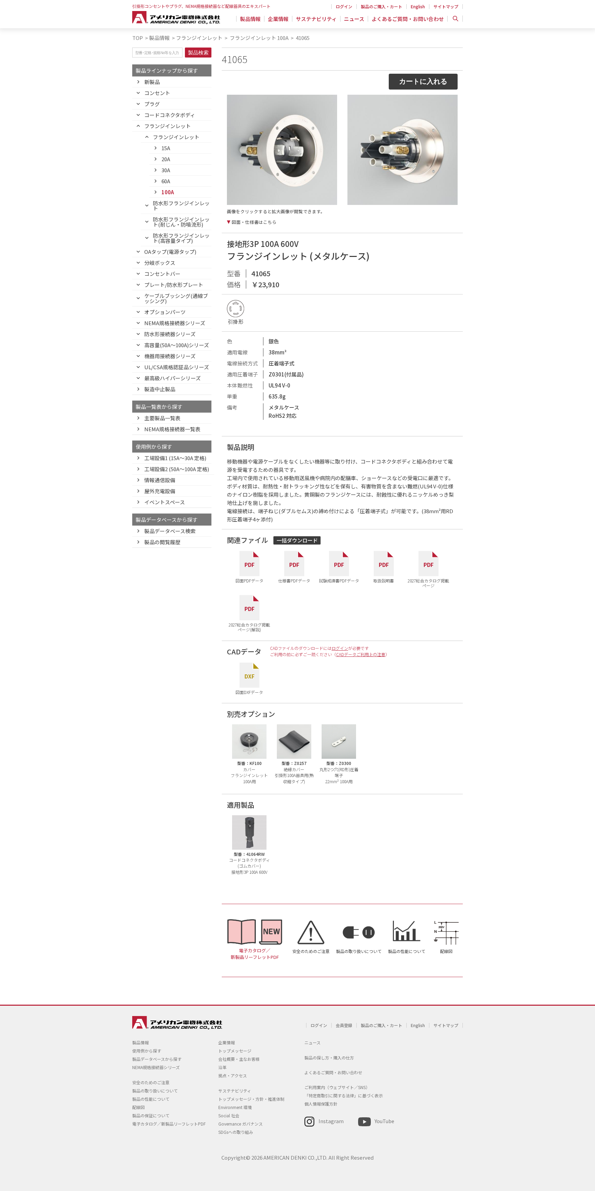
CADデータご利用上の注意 (360, 654)
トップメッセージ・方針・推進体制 (251, 1099)
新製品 (152, 81)
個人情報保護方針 (320, 1104)
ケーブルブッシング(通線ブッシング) (176, 298)
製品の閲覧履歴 (162, 542)
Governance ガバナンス (240, 1124)
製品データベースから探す (156, 1059)
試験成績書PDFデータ (339, 580)
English (418, 6)
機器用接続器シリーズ (170, 356)
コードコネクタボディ (169, 114)
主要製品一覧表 (162, 418)
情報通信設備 (159, 480)
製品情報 (250, 18)
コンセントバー (162, 273)
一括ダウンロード (297, 540)
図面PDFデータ (249, 580)
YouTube (384, 1121)
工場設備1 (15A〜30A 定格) (175, 458)
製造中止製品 (159, 389)
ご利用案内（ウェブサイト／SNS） (337, 1087)
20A (165, 159)
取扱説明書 (383, 580)
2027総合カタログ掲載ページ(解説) (249, 627)
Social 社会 (228, 1115)
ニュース (354, 18)
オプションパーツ (165, 311)
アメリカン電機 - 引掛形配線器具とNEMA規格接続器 (176, 17)
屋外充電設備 (159, 491)
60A (165, 181)
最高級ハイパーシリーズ (172, 378)
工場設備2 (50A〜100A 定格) (176, 469)
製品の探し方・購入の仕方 (329, 1057)
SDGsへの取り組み (235, 1132)
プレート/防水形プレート (173, 284)
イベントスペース (164, 502)
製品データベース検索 (170, 531)
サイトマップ (446, 6)
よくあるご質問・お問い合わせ (408, 18)
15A (165, 148)
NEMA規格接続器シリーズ (174, 323)
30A (165, 170)
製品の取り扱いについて (359, 951)
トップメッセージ (234, 1051)
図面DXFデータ (249, 692)
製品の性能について (406, 951)
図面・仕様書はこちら (254, 222)
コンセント (157, 92)
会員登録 (344, 1025)
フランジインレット (199, 37)
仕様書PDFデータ (294, 580)
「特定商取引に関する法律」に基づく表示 (343, 1095)
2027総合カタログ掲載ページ (428, 583)
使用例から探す (146, 1051)
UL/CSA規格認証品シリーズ (176, 367)
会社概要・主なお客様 (239, 1059)
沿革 (222, 1067)
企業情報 (278, 18)
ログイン (344, 6)
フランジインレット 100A (259, 37)
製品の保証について (150, 1115)
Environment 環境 (235, 1107)
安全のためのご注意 (311, 951)
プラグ (152, 103)
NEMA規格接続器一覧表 (172, 429)
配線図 (446, 951)
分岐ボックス (159, 262)
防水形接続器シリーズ (170, 334)
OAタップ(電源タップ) (170, 251)
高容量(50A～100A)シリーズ (176, 345)
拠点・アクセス (232, 1075)
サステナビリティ (316, 18)
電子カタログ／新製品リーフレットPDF (255, 953)
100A (167, 192)
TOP (137, 37)
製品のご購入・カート (381, 6)
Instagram (331, 1121)
